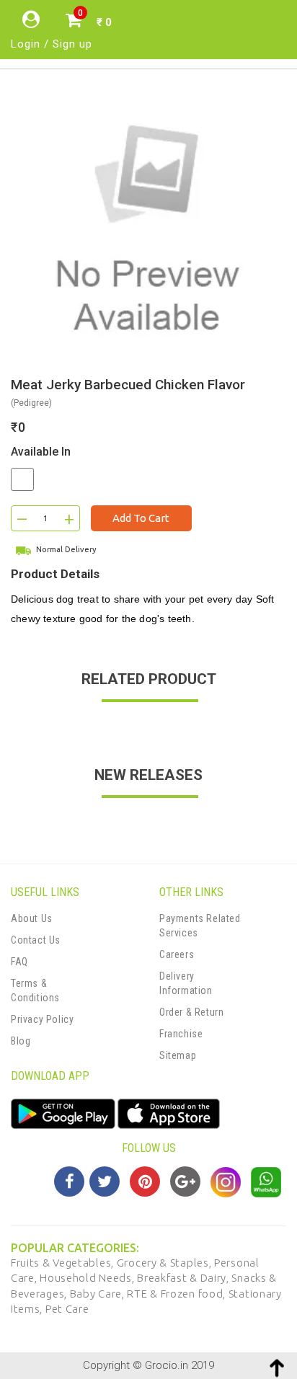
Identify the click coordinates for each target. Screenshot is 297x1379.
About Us (32, 918)
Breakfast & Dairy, (184, 1278)
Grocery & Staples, (165, 1262)
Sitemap (177, 1055)
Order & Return (191, 1012)
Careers (176, 954)
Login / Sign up (51, 43)
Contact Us (36, 940)
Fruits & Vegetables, (64, 1262)
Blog (20, 1041)
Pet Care (67, 1309)
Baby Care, (99, 1293)
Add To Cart (140, 518)
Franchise (181, 1033)
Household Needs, (88, 1278)
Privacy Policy (42, 1019)
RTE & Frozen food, (177, 1293)
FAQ (19, 961)
